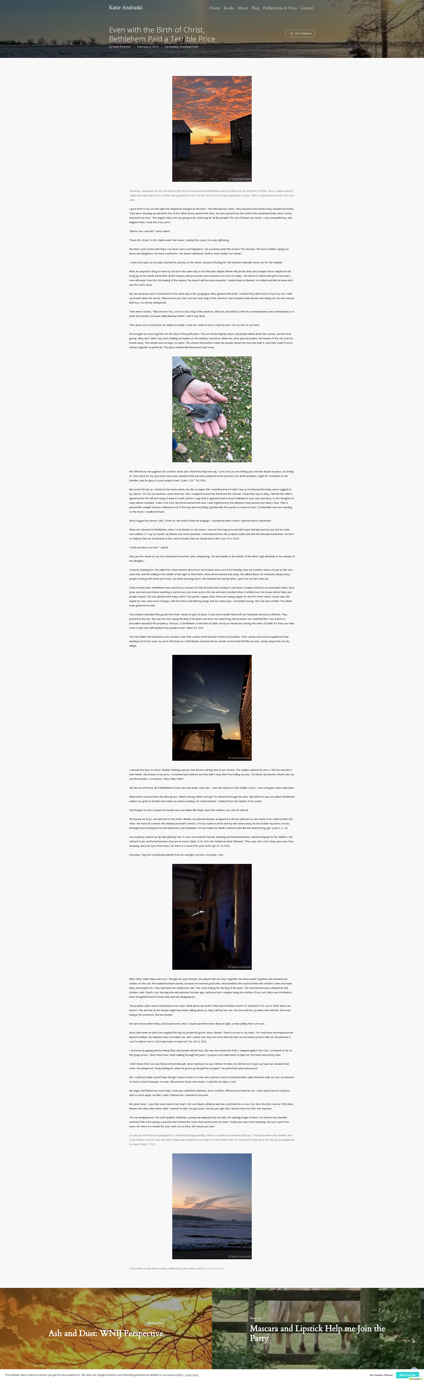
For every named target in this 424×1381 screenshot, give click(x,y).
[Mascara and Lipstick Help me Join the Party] (318, 1329)
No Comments (303, 33)
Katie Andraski (122, 46)
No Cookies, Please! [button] (381, 1375)
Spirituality (171, 46)
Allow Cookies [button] (407, 1375)
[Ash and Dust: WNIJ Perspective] (106, 1329)
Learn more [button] (191, 1375)
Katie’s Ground (214, 1268)
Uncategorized (189, 46)
